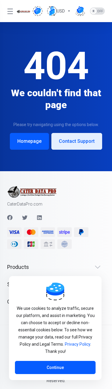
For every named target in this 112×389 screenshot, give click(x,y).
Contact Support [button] (77, 141)
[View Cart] (37, 11)
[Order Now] (80, 11)
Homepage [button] (29, 141)
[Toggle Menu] (8, 11)
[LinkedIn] (39, 217)
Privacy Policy (77, 344)
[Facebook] (9, 217)
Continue (55, 367)
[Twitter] (24, 217)
